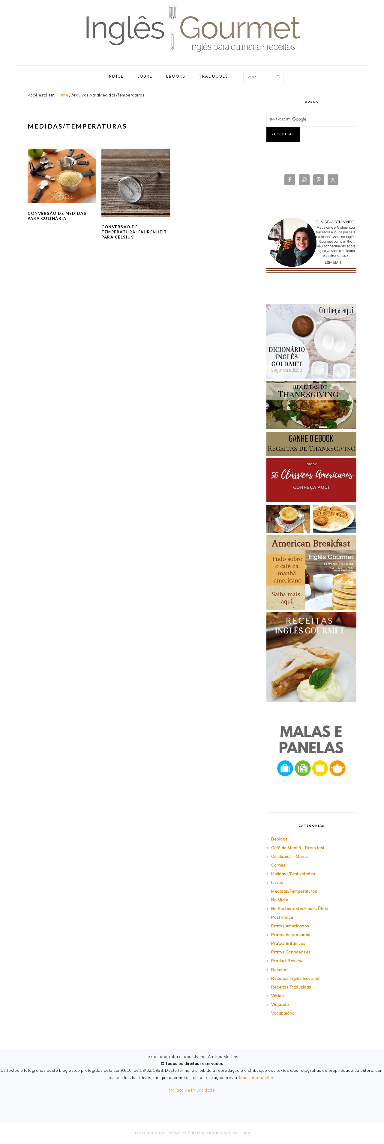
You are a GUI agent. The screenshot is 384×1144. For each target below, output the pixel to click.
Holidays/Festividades (293, 873)
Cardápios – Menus (290, 856)
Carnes (278, 865)
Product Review (286, 960)
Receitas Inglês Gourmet (295, 978)
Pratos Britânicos (288, 943)
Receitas (280, 969)
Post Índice (282, 917)
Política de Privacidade (192, 1090)
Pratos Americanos (290, 925)
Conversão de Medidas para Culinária (57, 216)
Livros (277, 882)
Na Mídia (279, 899)
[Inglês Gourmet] (192, 58)
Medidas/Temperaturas (294, 891)
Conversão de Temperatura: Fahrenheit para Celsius (134, 231)
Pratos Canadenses (291, 952)
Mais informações (256, 1077)
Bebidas (279, 839)
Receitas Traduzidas (291, 987)
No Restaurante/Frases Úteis (299, 908)
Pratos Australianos (290, 934)
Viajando (280, 1004)
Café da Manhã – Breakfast (298, 847)
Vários (277, 995)
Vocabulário (283, 1013)
